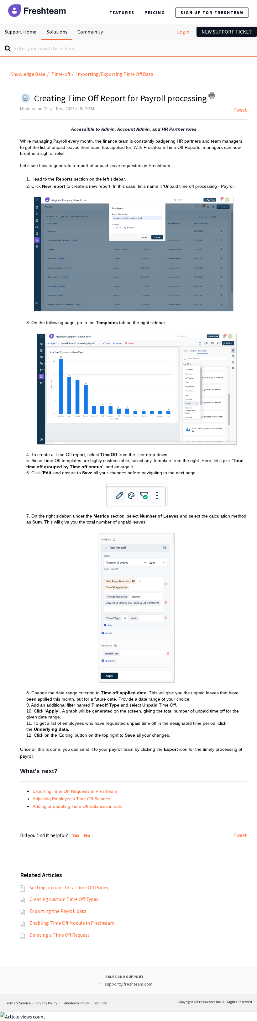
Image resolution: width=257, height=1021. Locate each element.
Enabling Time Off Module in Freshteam (71, 923)
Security (100, 1003)
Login (183, 32)
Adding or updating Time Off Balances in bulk (77, 806)
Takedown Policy (75, 1003)
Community (90, 32)
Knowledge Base (27, 74)
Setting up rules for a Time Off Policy (68, 887)
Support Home (20, 32)
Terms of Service (18, 1003)
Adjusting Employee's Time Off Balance (71, 798)
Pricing (154, 12)
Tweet (240, 110)
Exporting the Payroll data (58, 911)
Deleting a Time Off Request (59, 935)
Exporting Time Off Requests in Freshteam (75, 791)
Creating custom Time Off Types (63, 899)
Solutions (57, 32)
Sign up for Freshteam (212, 12)
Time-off (60, 74)
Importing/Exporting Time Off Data (114, 74)
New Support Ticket (227, 32)
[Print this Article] (211, 95)
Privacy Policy (46, 1003)
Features (121, 12)
